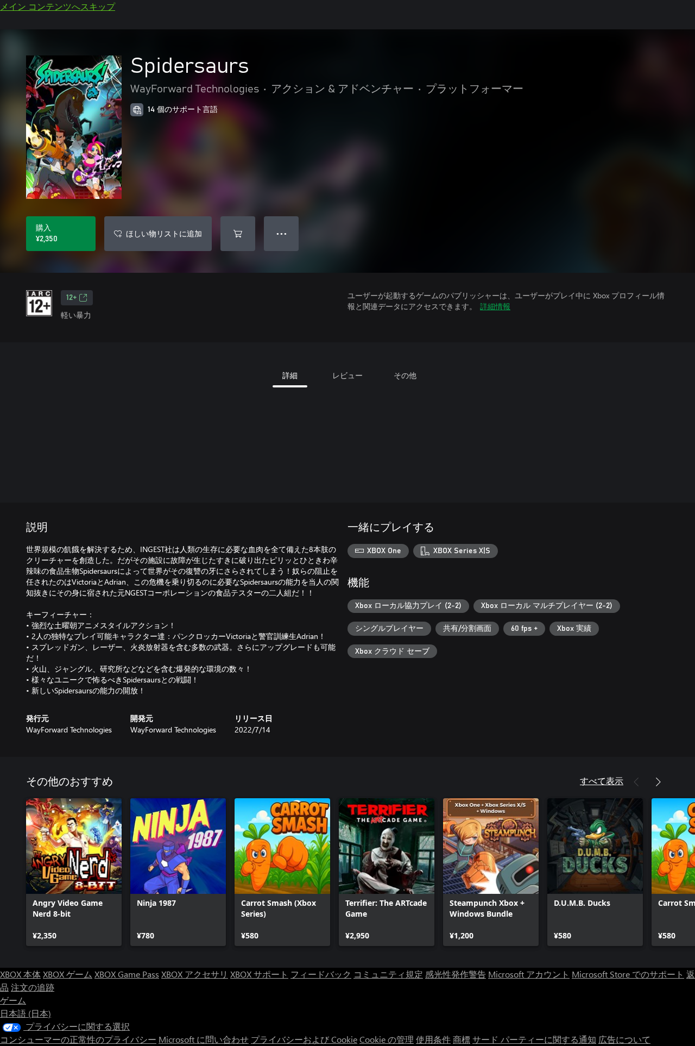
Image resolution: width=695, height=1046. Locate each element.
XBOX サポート (259, 974)
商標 (461, 1039)
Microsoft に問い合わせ (204, 1039)
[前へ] (636, 782)
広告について (624, 1039)
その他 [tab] (405, 375)
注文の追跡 (32, 987)
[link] (74, 872)
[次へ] (658, 782)
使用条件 (433, 1039)
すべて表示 (601, 780)
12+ (71, 298)
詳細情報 (495, 306)
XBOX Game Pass (126, 974)
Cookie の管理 (386, 1039)
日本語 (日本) (25, 1013)
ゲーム (13, 1000)
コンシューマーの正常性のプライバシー (78, 1039)
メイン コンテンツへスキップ (57, 6)
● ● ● (281, 233)
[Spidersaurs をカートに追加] (237, 233)
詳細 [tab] (290, 375)
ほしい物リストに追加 (164, 233)
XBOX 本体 (20, 974)
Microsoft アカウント (529, 974)
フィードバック (320, 974)
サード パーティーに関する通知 (534, 1039)
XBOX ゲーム (67, 974)
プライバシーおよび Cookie (304, 1039)
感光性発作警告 (455, 974)
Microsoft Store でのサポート (628, 974)
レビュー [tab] (347, 375)
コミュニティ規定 (388, 974)
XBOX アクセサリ (194, 974)
